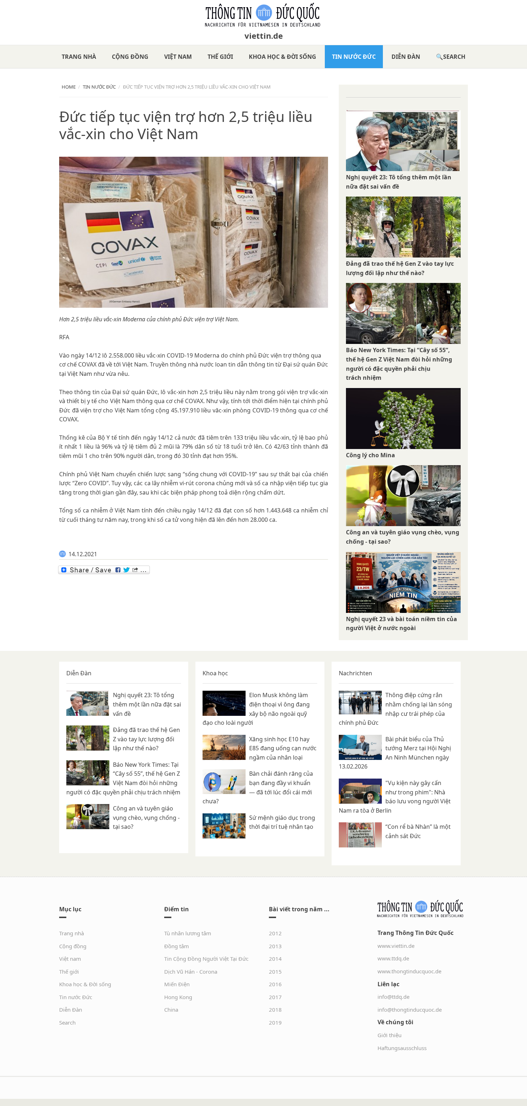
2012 (275, 933)
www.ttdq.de (393, 958)
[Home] (263, 15)
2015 (275, 971)
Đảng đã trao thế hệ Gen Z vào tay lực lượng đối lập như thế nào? (146, 739)
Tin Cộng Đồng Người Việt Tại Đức (206, 958)
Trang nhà (79, 57)
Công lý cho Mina (370, 455)
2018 (275, 1009)
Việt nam (178, 57)
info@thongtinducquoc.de (410, 1009)
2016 (275, 984)
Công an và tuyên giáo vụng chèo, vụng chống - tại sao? (146, 817)
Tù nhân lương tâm (187, 933)
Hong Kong (178, 997)
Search (454, 57)
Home (69, 87)
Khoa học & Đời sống (282, 57)
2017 (275, 997)
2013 (275, 946)
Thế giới (220, 57)
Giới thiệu (390, 1035)
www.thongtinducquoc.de (409, 971)
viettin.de (263, 35)
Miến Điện (177, 984)
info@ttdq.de (393, 996)
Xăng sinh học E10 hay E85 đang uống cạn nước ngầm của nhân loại (283, 748)
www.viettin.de (396, 945)
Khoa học (215, 673)
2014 (275, 958)
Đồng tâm (176, 946)
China (171, 1009)
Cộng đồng (130, 57)
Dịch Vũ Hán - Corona (190, 971)
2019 (275, 1022)
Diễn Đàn (405, 57)
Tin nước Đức (354, 57)
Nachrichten (355, 673)
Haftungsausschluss (402, 1047)
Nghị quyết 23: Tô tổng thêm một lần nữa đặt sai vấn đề (147, 704)
